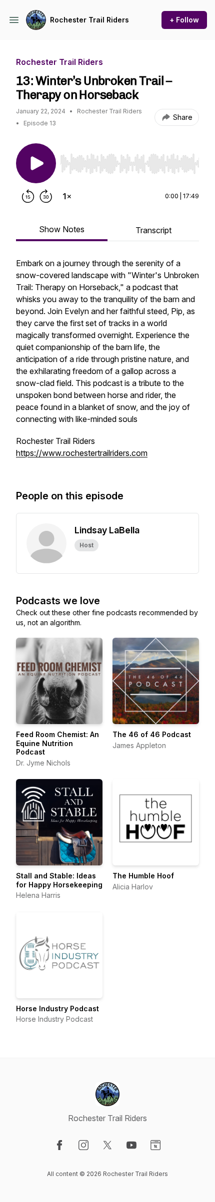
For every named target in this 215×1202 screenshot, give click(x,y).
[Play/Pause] (36, 163)
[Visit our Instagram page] (83, 1145)
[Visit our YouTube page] (131, 1145)
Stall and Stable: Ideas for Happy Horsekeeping (59, 880)
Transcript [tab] (154, 230)
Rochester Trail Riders (89, 19)
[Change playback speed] (67, 196)
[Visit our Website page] (155, 1145)
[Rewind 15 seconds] (28, 196)
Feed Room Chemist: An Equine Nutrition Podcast (57, 743)
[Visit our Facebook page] (59, 1145)
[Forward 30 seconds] (46, 196)
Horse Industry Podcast (57, 1008)
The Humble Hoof (143, 875)
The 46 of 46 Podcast (151, 734)
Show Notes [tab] (61, 229)
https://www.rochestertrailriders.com (82, 453)
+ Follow (184, 19)
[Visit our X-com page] (107, 1145)
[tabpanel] (107, 363)
